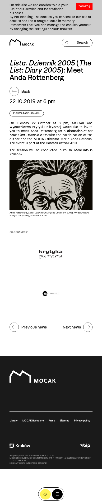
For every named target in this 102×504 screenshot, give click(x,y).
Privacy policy (82, 420)
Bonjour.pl (42, 463)
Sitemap (64, 420)
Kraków (19, 445)
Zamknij (84, 6)
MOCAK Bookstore (33, 420)
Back (25, 91)
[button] (57, 494)
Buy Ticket (45, 494)
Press (51, 420)
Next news (72, 327)
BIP (85, 445)
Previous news (34, 327)
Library (13, 420)
